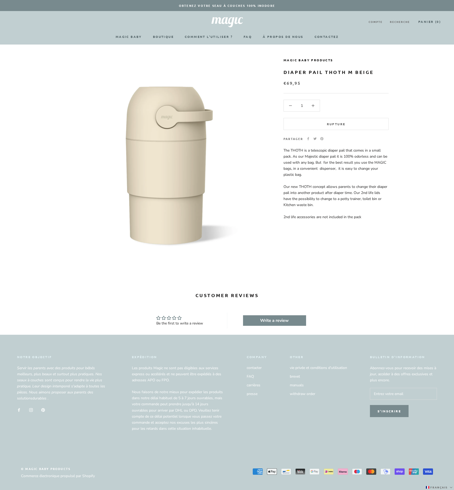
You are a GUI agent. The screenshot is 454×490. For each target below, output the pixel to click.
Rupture (336, 124)
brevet (295, 376)
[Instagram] (31, 410)
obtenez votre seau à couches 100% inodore (227, 5)
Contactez (326, 36)
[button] (439, 487)
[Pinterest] (321, 138)
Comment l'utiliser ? (209, 36)
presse (252, 393)
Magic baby (129, 36)
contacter (254, 367)
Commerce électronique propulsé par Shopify (58, 475)
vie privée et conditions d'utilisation (318, 367)
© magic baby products (45, 469)
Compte (376, 22)
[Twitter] (315, 138)
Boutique (163, 36)
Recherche (400, 22)
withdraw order (302, 393)
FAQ (248, 36)
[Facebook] (308, 138)
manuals (297, 385)
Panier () (429, 21)
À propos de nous (283, 36)
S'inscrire (389, 411)
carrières (253, 385)
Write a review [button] (274, 320)
